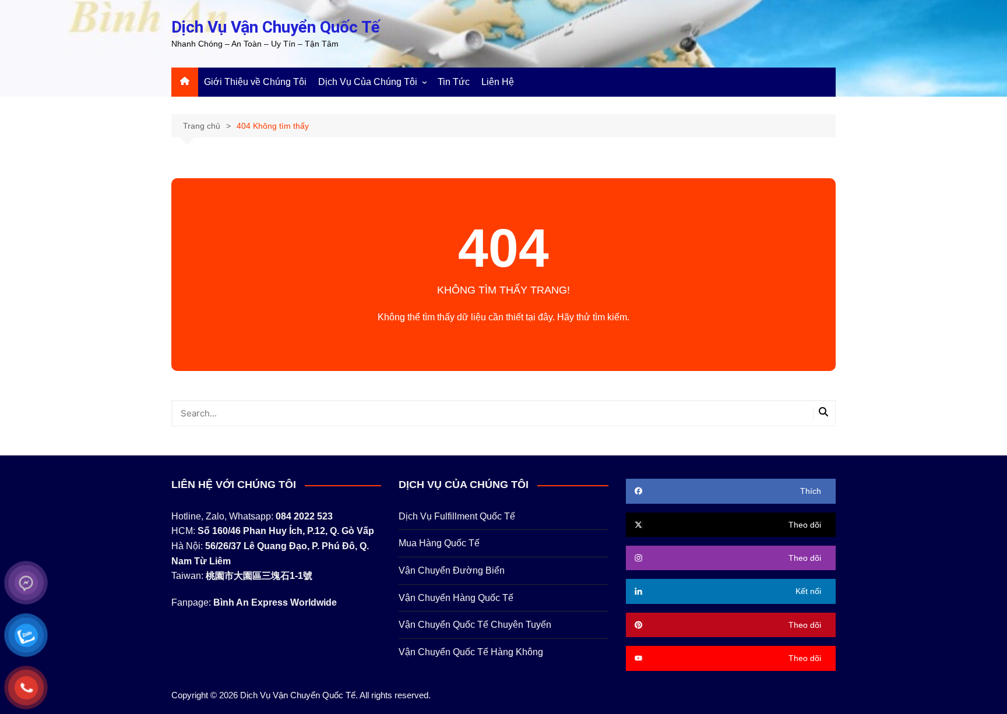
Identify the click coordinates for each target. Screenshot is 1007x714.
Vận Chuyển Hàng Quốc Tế (456, 598)
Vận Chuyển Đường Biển (452, 570)
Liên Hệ (497, 82)
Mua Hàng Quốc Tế (439, 543)
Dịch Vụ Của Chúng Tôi (367, 82)
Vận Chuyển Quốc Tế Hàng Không (471, 652)
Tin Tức (454, 82)
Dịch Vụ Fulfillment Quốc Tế (457, 516)
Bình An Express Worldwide (275, 602)
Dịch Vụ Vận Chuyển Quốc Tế (275, 27)
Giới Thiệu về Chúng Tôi (255, 82)
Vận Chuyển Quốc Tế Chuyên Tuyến (475, 625)
